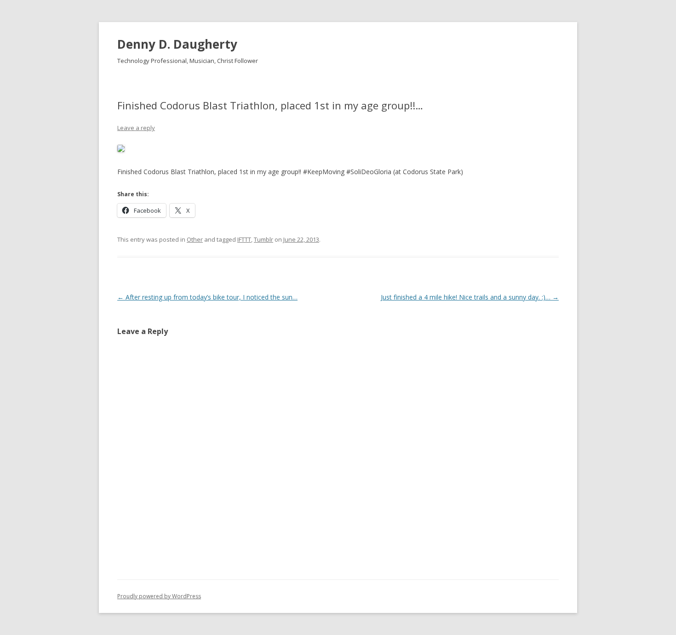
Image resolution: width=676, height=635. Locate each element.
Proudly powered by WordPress (159, 596)
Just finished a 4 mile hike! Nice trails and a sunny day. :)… (470, 297)
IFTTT (244, 239)
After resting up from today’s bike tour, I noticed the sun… (207, 297)
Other (195, 239)
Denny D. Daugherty (177, 44)
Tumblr (263, 239)
